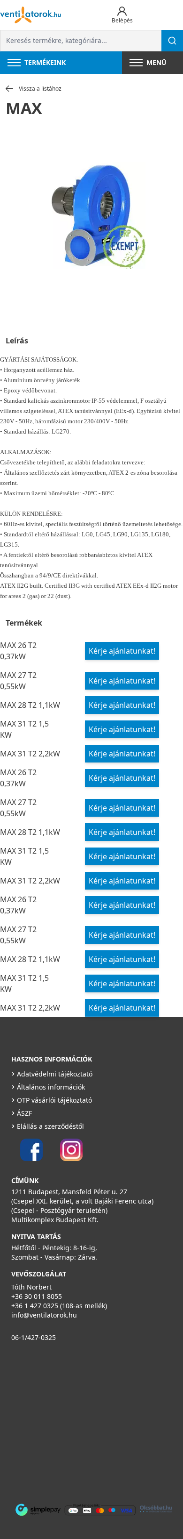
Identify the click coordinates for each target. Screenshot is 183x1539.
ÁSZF (24, 1113)
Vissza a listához (40, 89)
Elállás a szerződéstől (50, 1126)
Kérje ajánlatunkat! (122, 651)
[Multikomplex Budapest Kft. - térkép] (85, 1421)
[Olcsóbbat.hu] (156, 1509)
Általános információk (51, 1087)
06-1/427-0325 (33, 1337)
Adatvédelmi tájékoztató (54, 1073)
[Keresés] (172, 40)
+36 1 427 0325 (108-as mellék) (59, 1305)
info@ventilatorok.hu (44, 1315)
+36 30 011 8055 (36, 1296)
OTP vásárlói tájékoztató (54, 1100)
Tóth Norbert (31, 1286)
